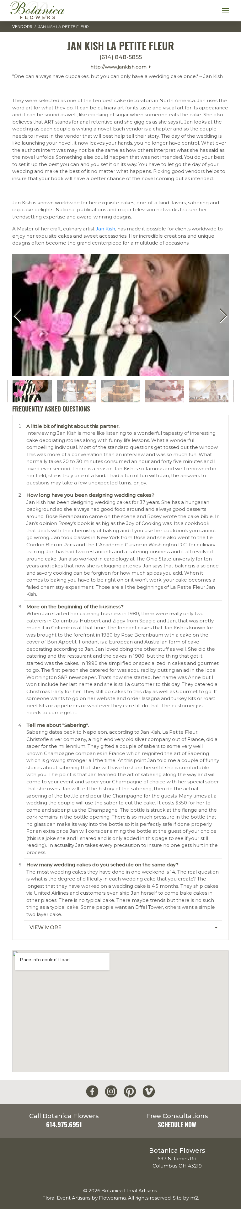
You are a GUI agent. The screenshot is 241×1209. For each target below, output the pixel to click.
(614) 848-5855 (120, 57)
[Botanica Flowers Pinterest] (130, 1091)
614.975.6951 (64, 1124)
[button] (223, 315)
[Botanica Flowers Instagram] (111, 1091)
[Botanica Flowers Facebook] (92, 1091)
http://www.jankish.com (119, 67)
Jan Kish (105, 229)
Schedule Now (177, 1124)
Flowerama (112, 1198)
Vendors (22, 26)
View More (45, 927)
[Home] (37, 10)
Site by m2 (185, 1198)
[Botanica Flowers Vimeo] (148, 1091)
